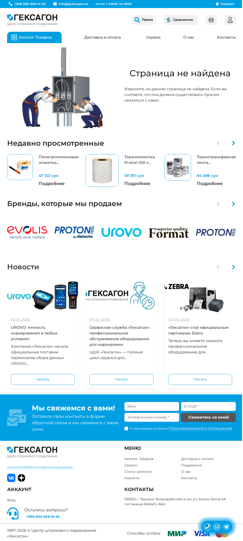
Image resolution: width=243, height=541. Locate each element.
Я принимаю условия (181, 428)
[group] (43, 170)
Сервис (153, 37)
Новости (23, 266)
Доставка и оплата (102, 37)
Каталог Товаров (139, 459)
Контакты (226, 37)
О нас (188, 37)
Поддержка (191, 465)
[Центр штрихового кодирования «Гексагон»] (32, 20)
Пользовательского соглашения (200, 428)
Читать (43, 379)
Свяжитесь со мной (208, 417)
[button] (218, 143)
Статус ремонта (138, 471)
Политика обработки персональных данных (40, 467)
